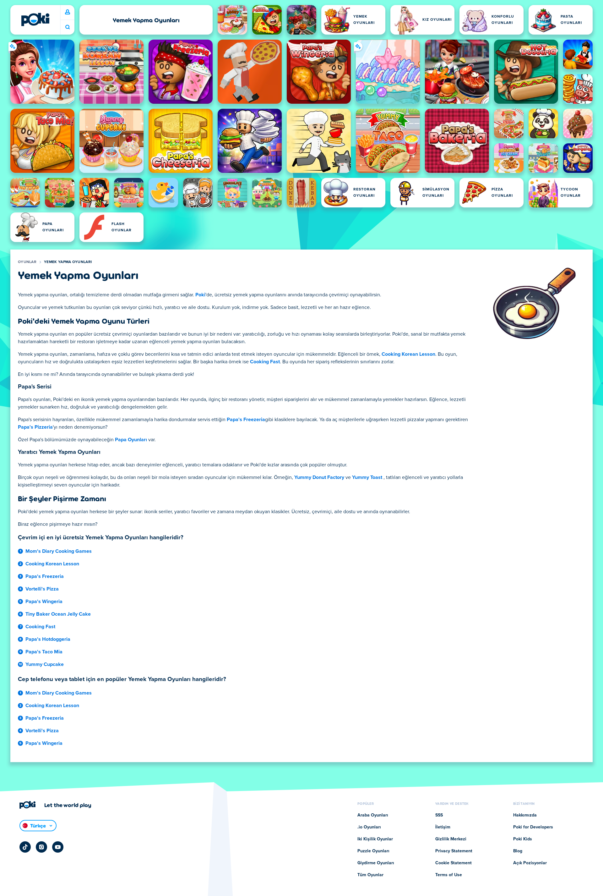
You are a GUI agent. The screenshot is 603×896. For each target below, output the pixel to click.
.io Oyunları (369, 827)
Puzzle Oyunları (373, 851)
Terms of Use (448, 875)
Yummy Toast (367, 477)
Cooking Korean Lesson (408, 354)
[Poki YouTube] (57, 847)
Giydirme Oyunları (375, 863)
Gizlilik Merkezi (450, 839)
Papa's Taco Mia (43, 651)
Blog (517, 851)
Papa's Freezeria (246, 419)
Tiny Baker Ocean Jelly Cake (58, 614)
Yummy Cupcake (44, 664)
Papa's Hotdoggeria (47, 639)
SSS (439, 815)
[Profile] (67, 12)
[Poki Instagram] (41, 847)
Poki (200, 294)
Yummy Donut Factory (319, 477)
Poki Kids (522, 839)
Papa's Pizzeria (35, 427)
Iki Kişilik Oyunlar (375, 839)
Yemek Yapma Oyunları (68, 262)
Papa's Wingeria (43, 601)
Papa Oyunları (131, 439)
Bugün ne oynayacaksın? (67, 27)
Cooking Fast (265, 361)
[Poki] (35, 19)
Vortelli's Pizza (42, 588)
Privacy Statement (453, 851)
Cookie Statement (453, 863)
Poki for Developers (533, 827)
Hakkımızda (525, 815)
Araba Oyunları (372, 815)
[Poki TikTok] (25, 847)
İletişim (442, 827)
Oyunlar (27, 262)
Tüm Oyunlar (370, 875)
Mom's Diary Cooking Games (58, 551)
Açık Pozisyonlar (530, 863)
